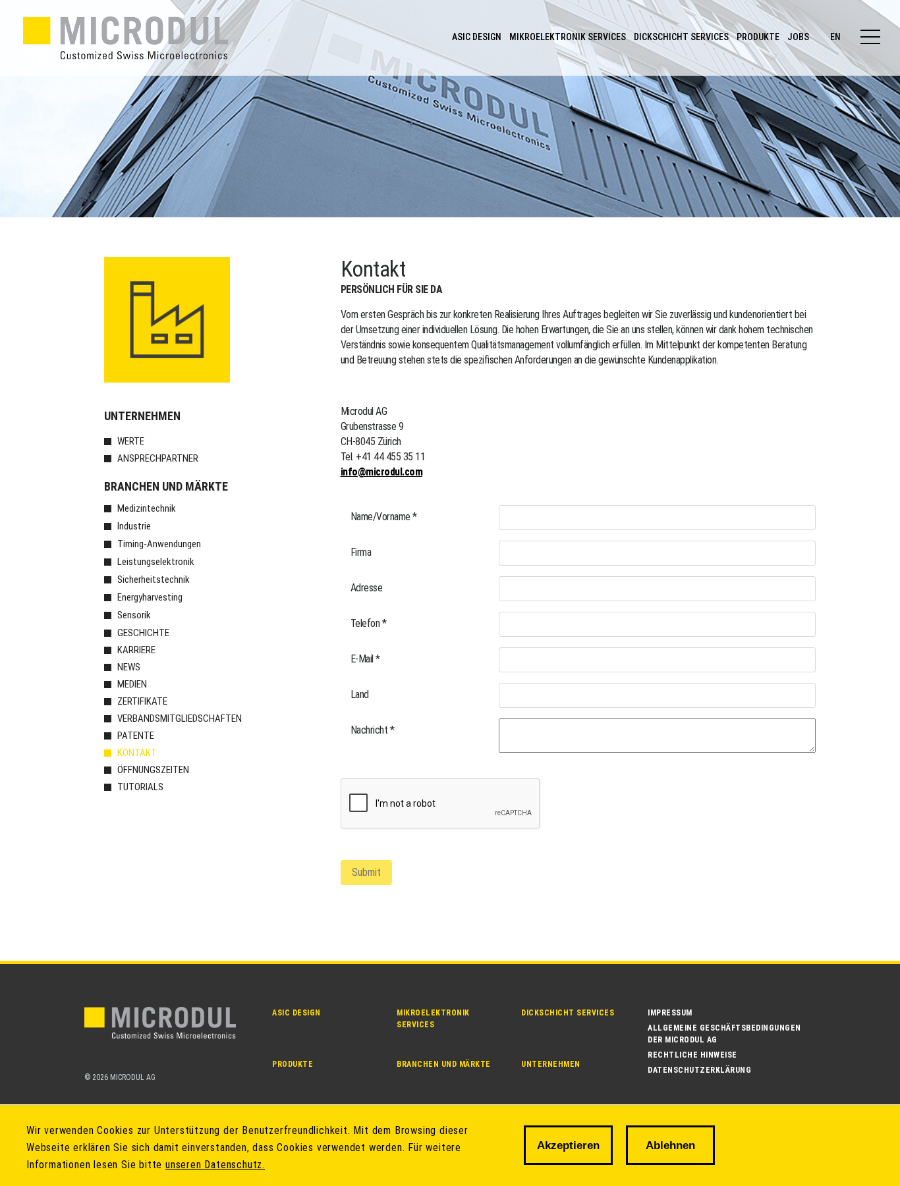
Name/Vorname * (384, 516)
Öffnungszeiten (153, 770)
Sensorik (134, 615)
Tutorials (140, 787)
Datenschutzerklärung (699, 1070)
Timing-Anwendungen (159, 544)
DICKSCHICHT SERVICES (681, 37)
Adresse (367, 587)
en (835, 37)
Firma (361, 552)
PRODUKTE (758, 37)
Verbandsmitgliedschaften (179, 718)
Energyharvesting (150, 597)
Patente (135, 735)
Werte (130, 441)
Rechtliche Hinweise (692, 1055)
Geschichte (143, 633)
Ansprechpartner (157, 458)
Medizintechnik (146, 508)
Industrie (134, 526)
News (128, 667)
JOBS (798, 37)
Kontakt (137, 753)
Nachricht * (373, 730)
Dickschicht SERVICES (567, 1012)
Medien (132, 684)
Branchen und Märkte (166, 486)
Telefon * (369, 623)
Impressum (670, 1012)
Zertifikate (142, 701)
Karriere (136, 650)
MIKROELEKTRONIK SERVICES (567, 37)
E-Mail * (365, 659)
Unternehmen (142, 416)
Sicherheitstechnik (153, 579)
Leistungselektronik (155, 562)
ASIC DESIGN (476, 37)
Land (360, 694)
